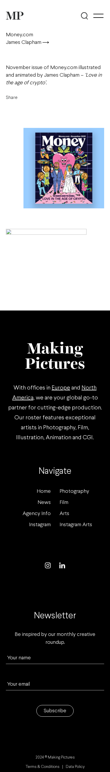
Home (44, 491)
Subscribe (55, 710)
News (44, 502)
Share (12, 97)
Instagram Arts (76, 524)
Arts (64, 513)
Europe (61, 388)
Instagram (40, 524)
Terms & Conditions (43, 767)
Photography (74, 491)
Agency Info (37, 513)
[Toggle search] (84, 16)
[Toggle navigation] (98, 16)
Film (64, 502)
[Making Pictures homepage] (14, 16)
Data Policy (75, 767)
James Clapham (24, 42)
